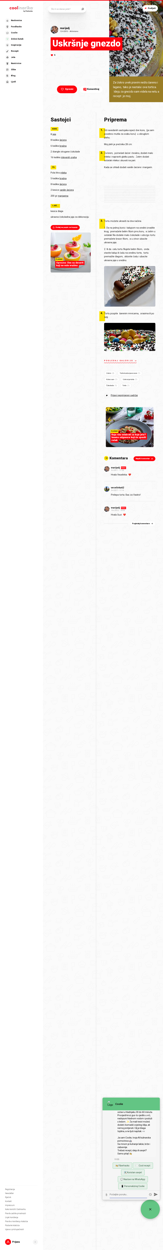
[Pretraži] (82, 9)
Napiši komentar (143, 459)
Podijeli (152, 8)
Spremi (69, 89)
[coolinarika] (21, 8)
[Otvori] (35, 1242)
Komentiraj (91, 89)
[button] (21, 51)
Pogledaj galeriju (118, 361)
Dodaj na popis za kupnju (67, 227)
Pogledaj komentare (141, 524)
